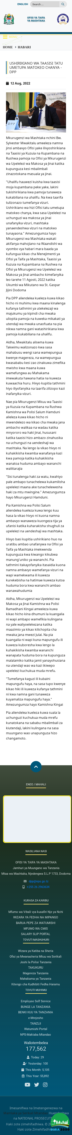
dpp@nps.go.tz (38, 881)
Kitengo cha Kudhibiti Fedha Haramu (35, 984)
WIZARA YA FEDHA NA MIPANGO (35, 917)
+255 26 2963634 (38, 887)
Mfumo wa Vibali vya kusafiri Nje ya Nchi (35, 912)
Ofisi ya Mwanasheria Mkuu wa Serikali (36, 956)
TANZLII (35, 1023)
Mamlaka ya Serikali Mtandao (25, 1113)
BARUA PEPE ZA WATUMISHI (35, 923)
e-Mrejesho (35, 1018)
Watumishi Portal (35, 1029)
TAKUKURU (35, 967)
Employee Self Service (36, 1001)
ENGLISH (22, 4)
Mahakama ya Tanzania (35, 979)
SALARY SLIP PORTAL (35, 934)
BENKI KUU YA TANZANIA (35, 1012)
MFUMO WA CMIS (36, 928)
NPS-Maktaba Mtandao (35, 1034)
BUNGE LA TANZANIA (35, 1007)
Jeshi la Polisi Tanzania (35, 962)
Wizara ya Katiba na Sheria (35, 951)
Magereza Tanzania (35, 973)
